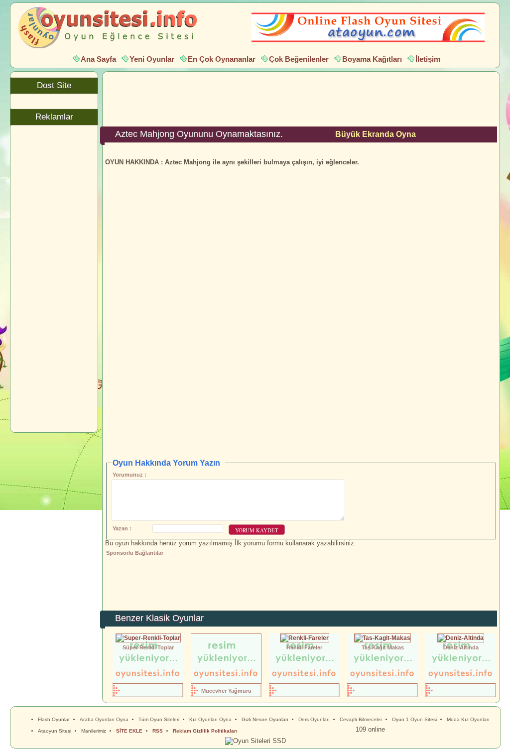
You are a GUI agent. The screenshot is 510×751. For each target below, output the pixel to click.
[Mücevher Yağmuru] (226, 681)
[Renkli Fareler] (304, 637)
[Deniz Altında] (460, 637)
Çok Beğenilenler (299, 59)
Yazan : (122, 528)
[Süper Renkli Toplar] (148, 637)
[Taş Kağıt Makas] (382, 637)
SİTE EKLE (129, 731)
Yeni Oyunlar (151, 59)
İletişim (427, 59)
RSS (157, 731)
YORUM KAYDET (256, 530)
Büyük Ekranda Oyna (375, 133)
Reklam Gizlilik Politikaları (205, 731)
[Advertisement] (301, 96)
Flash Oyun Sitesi (112, 27)
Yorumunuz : (129, 475)
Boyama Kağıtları (372, 59)
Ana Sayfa (98, 59)
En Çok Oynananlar (221, 59)
